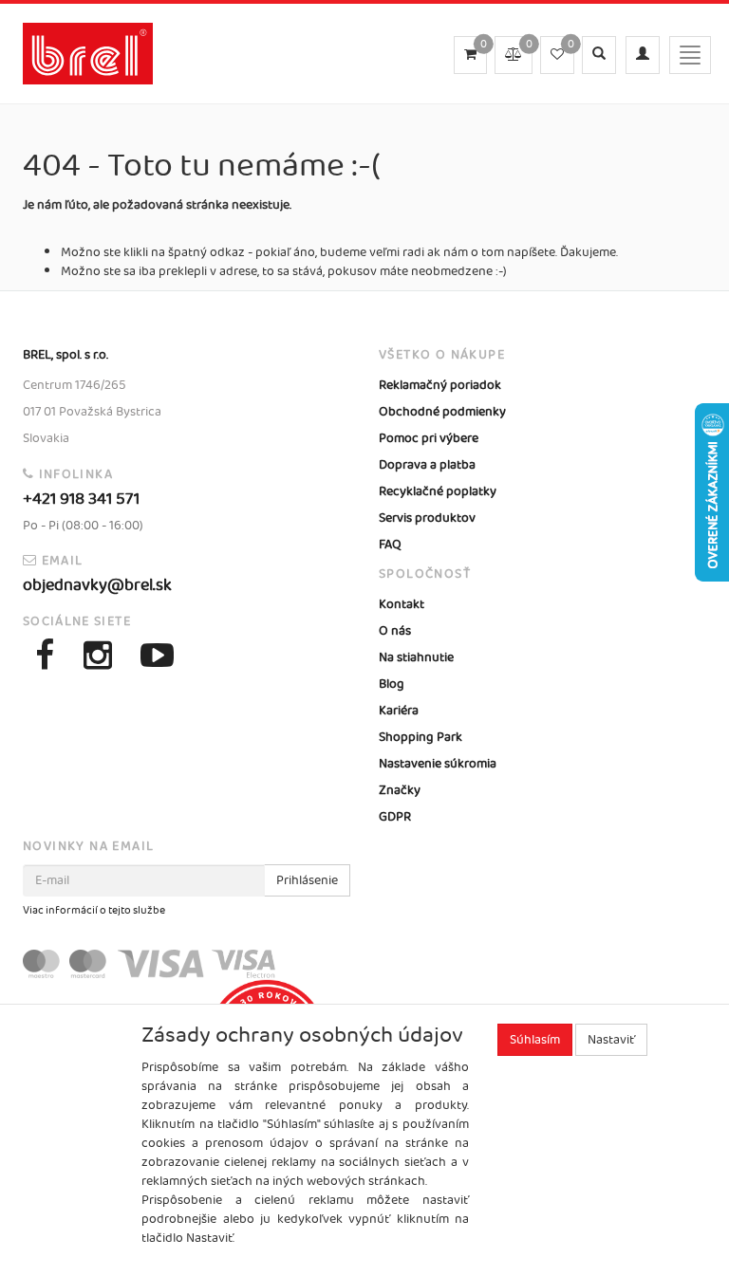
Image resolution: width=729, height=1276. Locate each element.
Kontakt (401, 604)
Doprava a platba (427, 464)
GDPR (395, 816)
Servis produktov (427, 518)
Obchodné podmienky (442, 411)
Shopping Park (420, 737)
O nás (395, 630)
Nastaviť (611, 1039)
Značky (400, 790)
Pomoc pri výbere (428, 438)
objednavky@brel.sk (97, 585)
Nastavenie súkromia (437, 763)
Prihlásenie (307, 880)
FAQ (390, 544)
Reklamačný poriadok (440, 385)
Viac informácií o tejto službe (94, 910)
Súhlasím (535, 1039)
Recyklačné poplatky (437, 491)
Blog (391, 684)
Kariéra (399, 710)
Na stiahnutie (416, 657)
